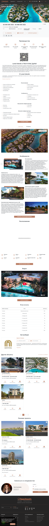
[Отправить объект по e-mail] (11, 36)
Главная (2, 516)
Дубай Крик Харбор (40, 517)
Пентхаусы (26, 517)
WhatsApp (19, 382)
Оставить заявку (24, 121)
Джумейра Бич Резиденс (41, 516)
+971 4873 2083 (34, 1)
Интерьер (28, 126)
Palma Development (5, 472)
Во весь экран (43, 130)
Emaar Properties (4, 443)
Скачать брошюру (24, 300)
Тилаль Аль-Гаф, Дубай (7, 374)
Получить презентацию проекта (24, 216)
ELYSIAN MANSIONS (6, 373)
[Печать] (9, 36)
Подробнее (19, 347)
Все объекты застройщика (43, 354)
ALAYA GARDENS (29, 373)
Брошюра (5, 382)
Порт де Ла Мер (39, 520)
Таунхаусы (26, 520)
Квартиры (26, 516)
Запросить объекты (12, 382)
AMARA (3, 400)
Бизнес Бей (38, 521)
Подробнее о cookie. (5, 522)
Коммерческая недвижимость (29, 521)
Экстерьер (20, 126)
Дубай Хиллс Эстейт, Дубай (7, 438)
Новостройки (15, 516)
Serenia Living (4, 465)
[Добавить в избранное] (22, 358)
